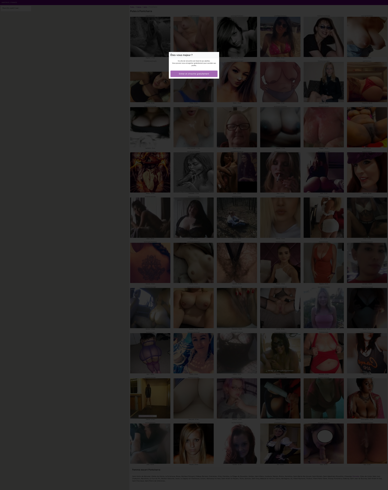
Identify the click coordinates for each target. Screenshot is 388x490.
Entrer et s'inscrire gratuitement (194, 74)
